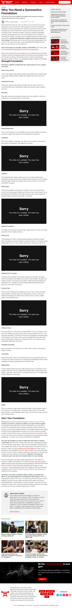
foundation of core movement (34, 435)
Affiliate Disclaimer (44, 605)
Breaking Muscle (21, 605)
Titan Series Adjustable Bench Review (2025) (64, 53)
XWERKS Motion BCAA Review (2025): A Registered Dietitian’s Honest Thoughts (58, 16)
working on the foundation (27, 448)
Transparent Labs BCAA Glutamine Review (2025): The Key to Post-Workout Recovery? (59, 31)
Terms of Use (29, 605)
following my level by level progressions (26, 49)
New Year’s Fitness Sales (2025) (58, 12)
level (19, 463)
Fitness (3, 7)
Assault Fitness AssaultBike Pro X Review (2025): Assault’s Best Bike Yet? (59, 21)
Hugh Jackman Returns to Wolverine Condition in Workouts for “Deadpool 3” (11, 555)
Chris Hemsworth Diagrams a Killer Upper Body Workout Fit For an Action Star (36, 536)
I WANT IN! (42, 579)
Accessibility (52, 605)
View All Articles (14, 511)
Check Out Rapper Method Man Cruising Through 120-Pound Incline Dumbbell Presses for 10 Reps (36, 555)
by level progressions (27, 463)
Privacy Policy (36, 605)
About (57, 605)
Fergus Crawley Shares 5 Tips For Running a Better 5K (11, 535)
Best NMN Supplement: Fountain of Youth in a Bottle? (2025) (64, 48)
